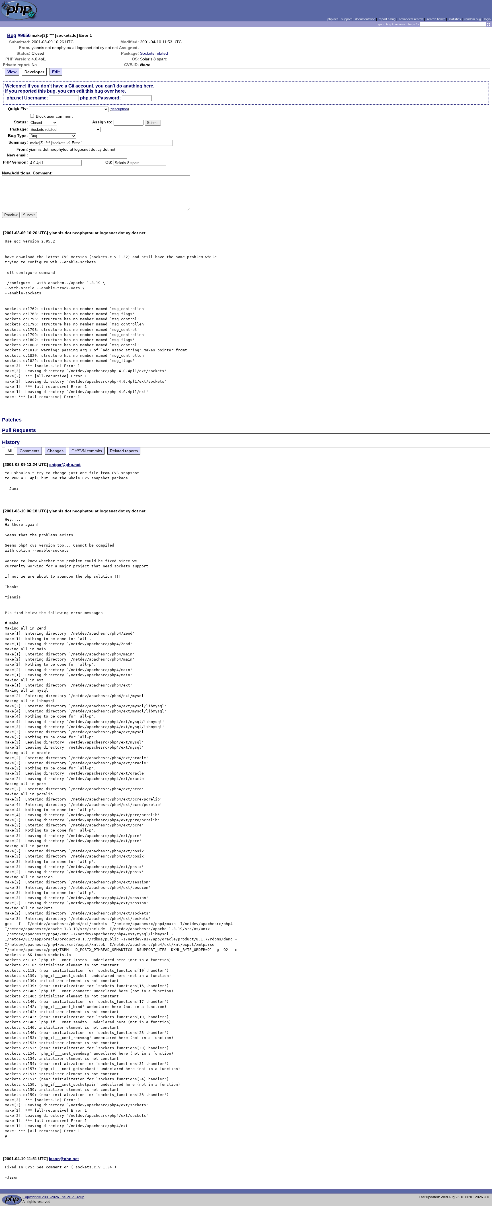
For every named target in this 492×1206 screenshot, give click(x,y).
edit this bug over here (100, 91)
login (487, 19)
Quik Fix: (18, 109)
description (119, 109)
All (9, 451)
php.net (332, 19)
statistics (455, 19)
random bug (472, 19)
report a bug (387, 19)
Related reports (124, 451)
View (12, 72)
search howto (436, 19)
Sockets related (154, 53)
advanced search (411, 19)
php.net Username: (27, 97)
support (346, 19)
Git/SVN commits (86, 451)
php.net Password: (100, 97)
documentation (365, 19)
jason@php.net (64, 1158)
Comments (29, 451)
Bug (11, 35)
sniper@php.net (65, 464)
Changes (55, 451)
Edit (56, 72)
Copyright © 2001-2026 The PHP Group (53, 1197)
